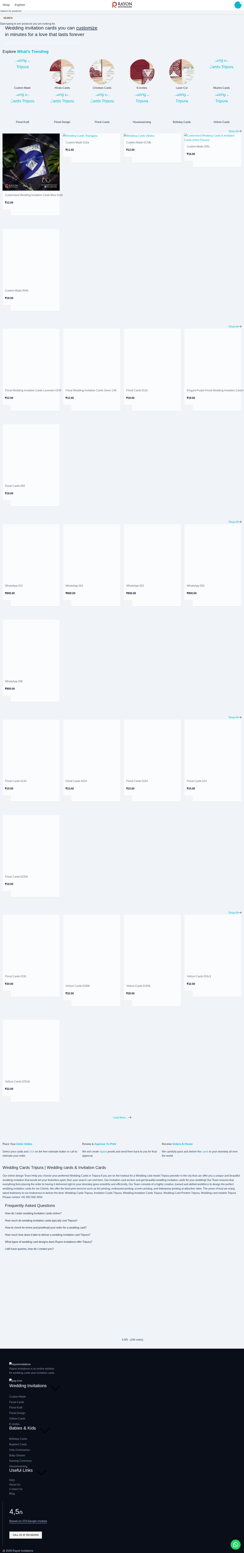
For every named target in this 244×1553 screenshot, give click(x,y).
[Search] (33, 5)
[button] (236, 1545)
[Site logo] (122, 4)
